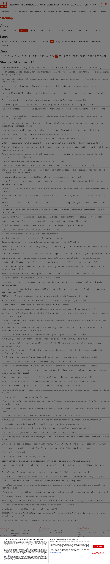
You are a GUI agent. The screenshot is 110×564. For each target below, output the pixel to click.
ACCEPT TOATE (98, 546)
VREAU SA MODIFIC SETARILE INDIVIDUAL (98, 552)
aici (8, 555)
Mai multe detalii (29, 546)
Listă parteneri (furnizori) (55, 552)
